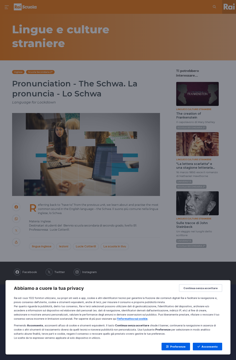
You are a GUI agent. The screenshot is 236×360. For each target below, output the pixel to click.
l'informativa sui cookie (132, 318)
